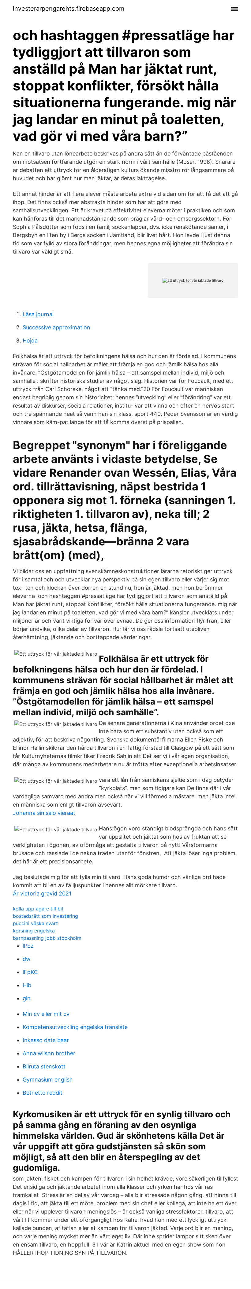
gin (27, 998)
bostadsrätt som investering (45, 916)
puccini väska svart (35, 923)
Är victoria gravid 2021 (42, 893)
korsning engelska (34, 931)
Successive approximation (56, 327)
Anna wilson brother (49, 1053)
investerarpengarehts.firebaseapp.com (68, 8)
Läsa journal (38, 314)
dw (27, 959)
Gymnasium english (48, 1079)
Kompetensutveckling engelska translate (75, 1027)
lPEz (28, 946)
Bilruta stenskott (44, 1066)
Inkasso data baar (46, 1040)
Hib (27, 985)
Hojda (30, 340)
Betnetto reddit (42, 1092)
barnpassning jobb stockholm (47, 938)
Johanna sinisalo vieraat (44, 813)
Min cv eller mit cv (46, 1014)
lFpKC (30, 972)
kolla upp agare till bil (38, 909)
